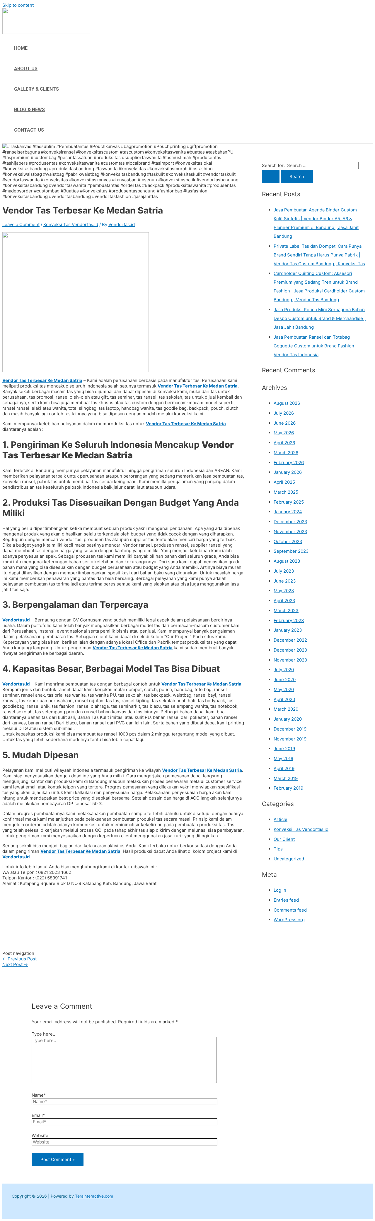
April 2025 (284, 482)
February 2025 (289, 502)
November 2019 (290, 739)
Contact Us (29, 130)
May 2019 (283, 758)
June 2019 (284, 748)
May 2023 (284, 590)
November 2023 (290, 531)
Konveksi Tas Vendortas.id (70, 224)
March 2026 (286, 452)
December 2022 (290, 640)
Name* (39, 1095)
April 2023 (284, 600)
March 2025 (286, 492)
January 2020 (288, 719)
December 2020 (290, 650)
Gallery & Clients (36, 89)
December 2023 (290, 521)
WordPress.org (289, 919)
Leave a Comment (21, 224)
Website (40, 1135)
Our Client (284, 839)
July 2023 (284, 571)
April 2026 (284, 442)
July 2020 (284, 669)
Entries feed (286, 900)
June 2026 (285, 423)
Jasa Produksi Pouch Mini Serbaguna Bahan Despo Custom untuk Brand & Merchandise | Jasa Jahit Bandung (320, 318)
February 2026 (289, 462)
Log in (280, 890)
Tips (278, 849)
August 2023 (287, 561)
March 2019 (286, 778)
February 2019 (288, 788)
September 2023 (291, 551)
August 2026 (287, 403)
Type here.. (43, 1034)
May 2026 (284, 432)
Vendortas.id (16, 620)
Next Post (15, 964)
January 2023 (288, 630)
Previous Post (19, 959)
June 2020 (285, 679)
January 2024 (288, 511)
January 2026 (288, 472)
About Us (26, 68)
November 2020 (290, 660)
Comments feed (290, 910)
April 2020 (284, 699)
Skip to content (18, 5)
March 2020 (286, 709)
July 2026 (284, 413)
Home (21, 48)
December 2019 (290, 729)
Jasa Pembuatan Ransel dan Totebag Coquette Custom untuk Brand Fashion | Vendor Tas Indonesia (315, 345)
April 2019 (284, 768)
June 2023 (285, 581)
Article (280, 819)
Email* (38, 1115)
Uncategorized (289, 859)
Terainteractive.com (94, 1196)
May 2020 (284, 689)
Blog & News (29, 109)
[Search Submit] (270, 176)
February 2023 (289, 620)
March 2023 (286, 610)
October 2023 (288, 541)
